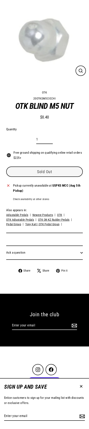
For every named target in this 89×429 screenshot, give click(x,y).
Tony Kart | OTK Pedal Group (42, 224)
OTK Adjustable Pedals (20, 219)
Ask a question (15, 252)
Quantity (11, 129)
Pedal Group (13, 224)
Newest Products (42, 215)
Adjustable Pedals (17, 215)
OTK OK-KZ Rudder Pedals (54, 219)
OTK (44, 92)
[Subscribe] (81, 416)
